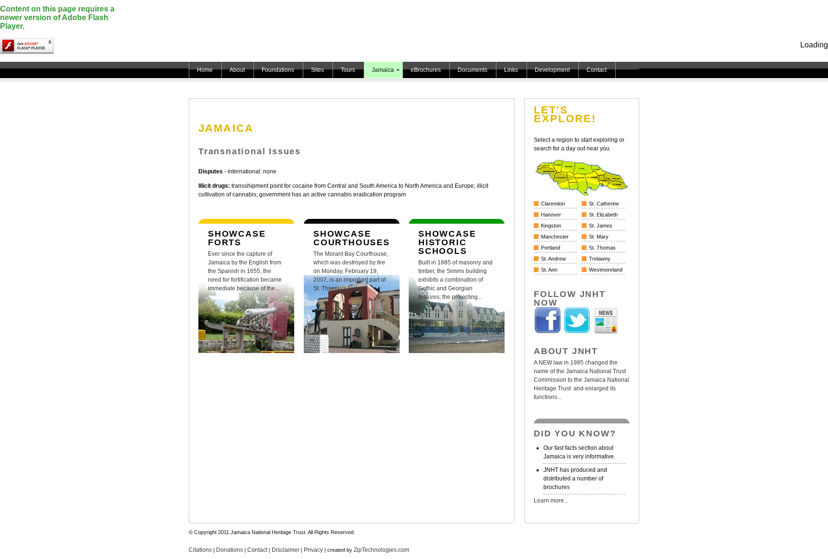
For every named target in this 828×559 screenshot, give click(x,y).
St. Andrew (553, 259)
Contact (596, 70)
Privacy (313, 550)
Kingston (551, 225)
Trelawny (599, 259)
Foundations (278, 70)
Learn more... (551, 500)
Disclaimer (285, 550)
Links (511, 70)
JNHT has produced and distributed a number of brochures (575, 479)
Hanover (551, 214)
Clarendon (553, 203)
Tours (348, 70)
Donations (229, 550)
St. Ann (549, 270)
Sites (317, 70)
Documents (472, 70)
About (237, 70)
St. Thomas (602, 248)
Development (552, 70)
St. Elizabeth (603, 214)
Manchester (555, 237)
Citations (200, 550)
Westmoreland (605, 270)
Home (205, 70)
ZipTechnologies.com (381, 550)
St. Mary (599, 237)
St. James (600, 225)
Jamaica (383, 70)
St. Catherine (604, 203)
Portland (550, 248)
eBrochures (426, 70)
